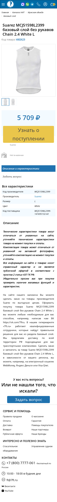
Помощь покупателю (42, 425)
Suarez (38, 196)
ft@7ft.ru (12, 480)
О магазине (37, 416)
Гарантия (36, 420)
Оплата (7, 420)
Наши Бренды (38, 433)
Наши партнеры (40, 429)
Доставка (7, 425)
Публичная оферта (13, 433)
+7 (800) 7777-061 (21, 463)
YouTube (9, 491)
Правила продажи (12, 416)
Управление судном (41, 446)
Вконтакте (10, 486)
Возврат (7, 429)
